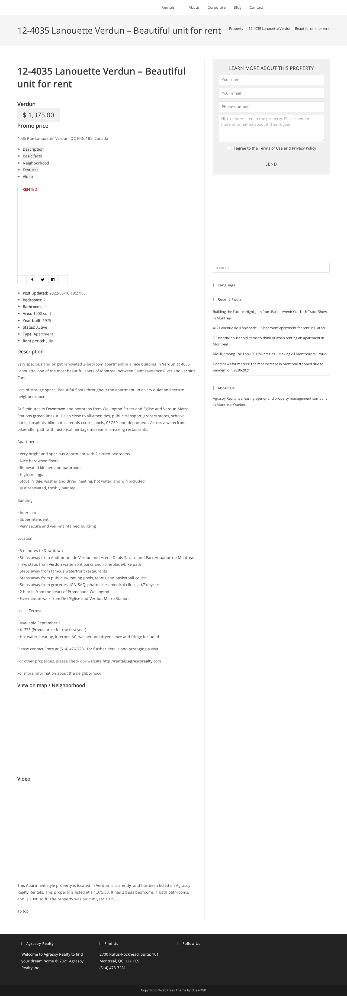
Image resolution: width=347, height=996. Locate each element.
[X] (180, 955)
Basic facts (32, 156)
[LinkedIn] (200, 955)
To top (23, 911)
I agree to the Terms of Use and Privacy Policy (275, 148)
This (21, 885)
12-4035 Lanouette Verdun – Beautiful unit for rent (289, 28)
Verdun (26, 104)
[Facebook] (187, 955)
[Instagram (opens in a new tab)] (306, 8)
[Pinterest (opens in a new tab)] (299, 8)
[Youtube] (213, 955)
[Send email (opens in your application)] (328, 8)
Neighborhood (36, 163)
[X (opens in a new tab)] (284, 8)
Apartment (36, 885)
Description (33, 149)
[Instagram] (193, 955)
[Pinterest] (206, 955)
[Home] (222, 28)
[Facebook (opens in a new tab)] (291, 8)
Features (30, 169)
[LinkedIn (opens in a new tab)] (313, 8)
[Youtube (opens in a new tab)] (320, 8)
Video (28, 176)
